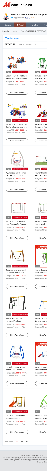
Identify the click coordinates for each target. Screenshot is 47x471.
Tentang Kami (34, 25)
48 (27, 441)
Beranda (8, 25)
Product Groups (13, 38)
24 (16, 441)
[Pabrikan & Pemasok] (17, 5)
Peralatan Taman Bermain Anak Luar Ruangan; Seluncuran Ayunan (16, 418)
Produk (21, 25)
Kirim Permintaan (17, 92)
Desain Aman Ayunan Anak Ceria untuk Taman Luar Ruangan (16, 272)
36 (22, 441)
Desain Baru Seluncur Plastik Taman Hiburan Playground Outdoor (16, 78)
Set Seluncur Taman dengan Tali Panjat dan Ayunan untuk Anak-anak (17, 127)
